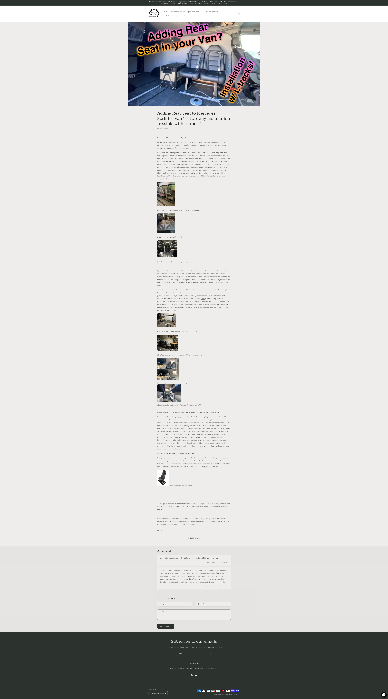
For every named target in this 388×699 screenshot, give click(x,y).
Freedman (209, 271)
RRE (185, 170)
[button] (229, 14)
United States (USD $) (157, 693)
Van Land (209, 467)
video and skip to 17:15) (172, 464)
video (179, 179)
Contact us (172, 668)
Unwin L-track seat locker (205, 274)
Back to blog (195, 538)
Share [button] (161, 530)
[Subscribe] (210, 653)
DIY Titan (165, 179)
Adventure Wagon (221, 170)
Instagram (181, 668)
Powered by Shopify (234, 694)
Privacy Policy (198, 668)
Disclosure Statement (212, 668)
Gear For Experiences (223, 694)
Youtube (189, 668)
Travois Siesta (207, 461)
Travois (178, 170)
